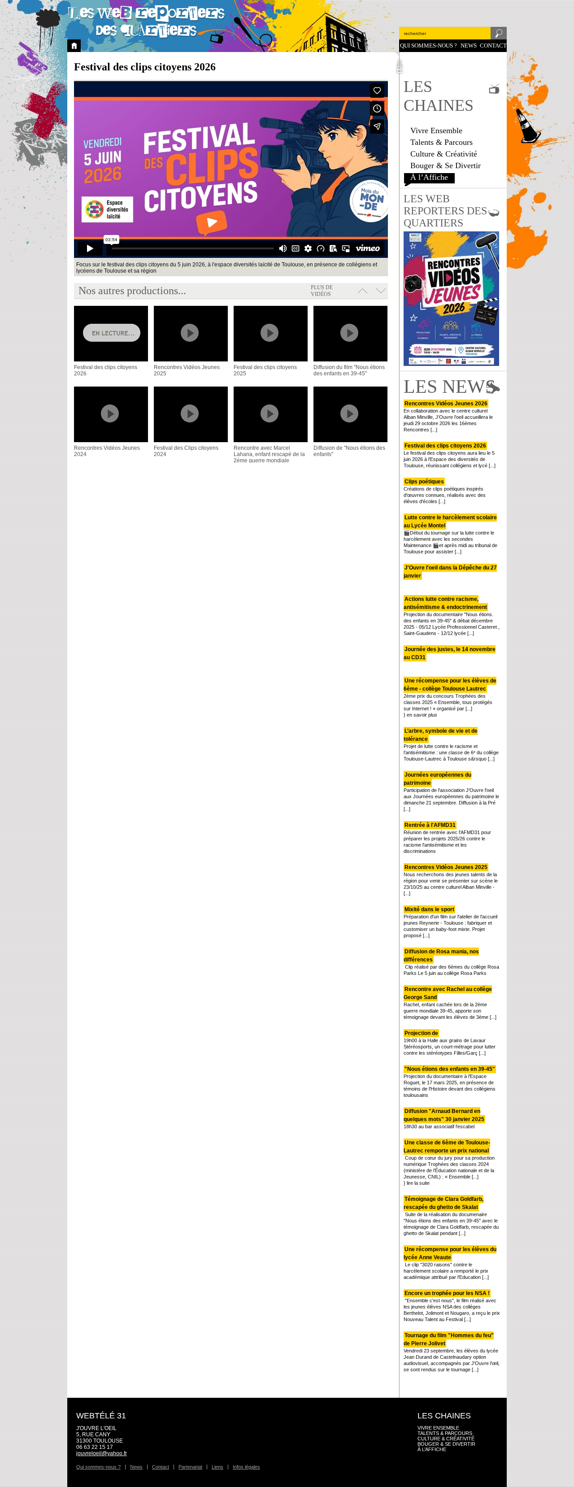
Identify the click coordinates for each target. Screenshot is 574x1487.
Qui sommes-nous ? (428, 45)
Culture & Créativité (443, 153)
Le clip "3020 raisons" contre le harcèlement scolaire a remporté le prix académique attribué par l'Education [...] (450, 1263)
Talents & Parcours (441, 142)
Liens (217, 1467)
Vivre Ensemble (436, 130)
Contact (493, 45)
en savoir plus (422, 714)
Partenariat (190, 1467)
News (469, 45)
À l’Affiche (429, 177)
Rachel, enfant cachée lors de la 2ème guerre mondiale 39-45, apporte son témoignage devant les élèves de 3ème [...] (450, 1003)
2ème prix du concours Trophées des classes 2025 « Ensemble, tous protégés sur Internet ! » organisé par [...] (450, 694)
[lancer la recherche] (498, 36)
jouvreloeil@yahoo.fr (101, 1453)
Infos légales (246, 1467)
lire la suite (418, 1183)
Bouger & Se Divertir (445, 165)
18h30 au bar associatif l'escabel (444, 1119)
